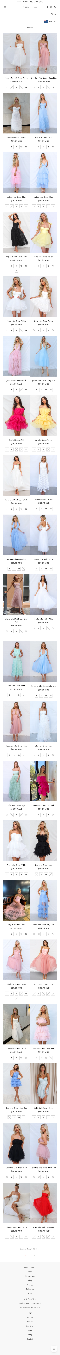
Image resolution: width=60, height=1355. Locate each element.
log (30, 1280)
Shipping (30, 1317)
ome (30, 1271)
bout (30, 1293)
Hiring (30, 1334)
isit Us (30, 1284)
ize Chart (30, 1326)
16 (16, 270)
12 (21, 87)
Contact (30, 1339)
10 (16, 87)
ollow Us (30, 1289)
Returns (30, 1321)
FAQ (30, 1330)
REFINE (30, 27)
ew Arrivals (31, 1276)
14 (26, 87)
